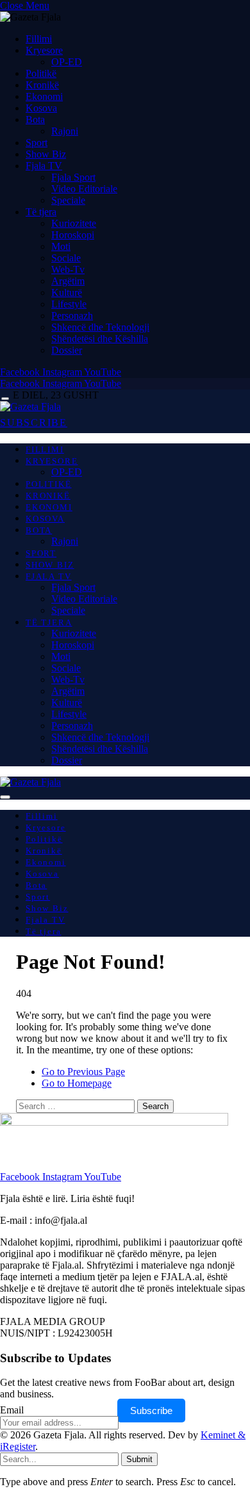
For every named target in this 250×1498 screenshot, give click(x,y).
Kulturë (66, 292)
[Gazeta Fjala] (30, 406)
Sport (36, 142)
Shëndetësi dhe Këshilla (99, 338)
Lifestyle (69, 304)
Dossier (66, 350)
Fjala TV (44, 165)
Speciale (68, 200)
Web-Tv (68, 269)
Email (12, 1409)
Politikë (41, 73)
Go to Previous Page (83, 1071)
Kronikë (42, 84)
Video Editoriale (84, 188)
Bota (35, 119)
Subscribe (151, 1410)
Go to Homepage (77, 1083)
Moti (61, 246)
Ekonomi (44, 96)
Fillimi (39, 38)
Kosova (41, 108)
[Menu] (5, 398)
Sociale (66, 257)
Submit (139, 1459)
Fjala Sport (73, 177)
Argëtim (68, 281)
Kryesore (44, 50)
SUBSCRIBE (33, 422)
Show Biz (46, 154)
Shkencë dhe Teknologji (100, 327)
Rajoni (64, 131)
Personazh (72, 315)
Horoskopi (72, 234)
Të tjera (41, 211)
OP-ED (66, 61)
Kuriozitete (73, 223)
